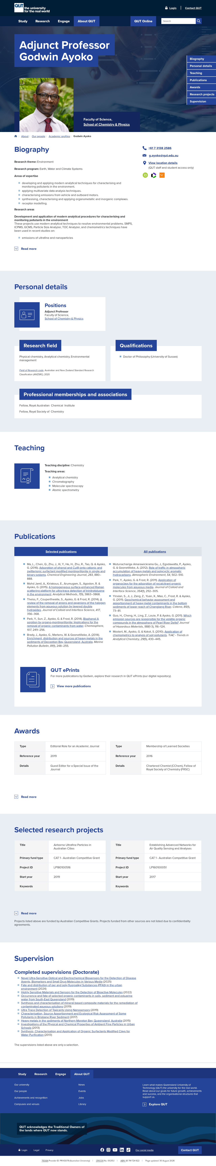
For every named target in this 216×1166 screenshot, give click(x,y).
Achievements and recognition (30, 1097)
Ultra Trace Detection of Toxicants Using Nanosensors (55, 1010)
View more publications (74, 686)
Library (82, 1104)
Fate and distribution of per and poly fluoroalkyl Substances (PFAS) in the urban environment (71, 987)
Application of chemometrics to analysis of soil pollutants (147, 633)
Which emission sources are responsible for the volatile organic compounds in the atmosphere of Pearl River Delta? (152, 619)
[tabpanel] (108, 631)
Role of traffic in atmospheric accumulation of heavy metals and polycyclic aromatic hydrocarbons (149, 571)
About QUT (82, 1074)
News (81, 1084)
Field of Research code (31, 370)
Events (82, 1091)
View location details (163, 163)
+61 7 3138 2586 (159, 148)
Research (40, 1074)
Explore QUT (158, 1104)
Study (22, 1074)
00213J (111, 1160)
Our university (21, 1084)
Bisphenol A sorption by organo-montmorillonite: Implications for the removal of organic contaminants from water (63, 622)
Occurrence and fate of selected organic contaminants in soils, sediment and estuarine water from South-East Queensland (76, 997)
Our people (20, 1091)
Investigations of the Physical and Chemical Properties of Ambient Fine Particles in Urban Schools (78, 1026)
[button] (29, 248)
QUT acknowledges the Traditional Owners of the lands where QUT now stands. (51, 1129)
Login (173, 8)
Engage (60, 1074)
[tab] (155, 551)
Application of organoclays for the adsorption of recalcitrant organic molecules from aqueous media (147, 583)
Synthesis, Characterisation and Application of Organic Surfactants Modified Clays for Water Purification (75, 1033)
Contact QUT (190, 1150)
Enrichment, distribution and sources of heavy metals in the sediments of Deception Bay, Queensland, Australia (65, 640)
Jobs (81, 1097)
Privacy (49, 1150)
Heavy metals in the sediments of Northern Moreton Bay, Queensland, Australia (71, 1020)
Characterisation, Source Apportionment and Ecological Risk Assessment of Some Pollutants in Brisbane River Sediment (73, 1015)
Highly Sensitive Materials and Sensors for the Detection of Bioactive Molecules (72, 992)
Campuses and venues (26, 1104)
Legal (36, 1150)
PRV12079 (64, 1160)
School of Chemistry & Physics (107, 124)
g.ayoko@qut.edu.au (163, 155)
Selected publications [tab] (61, 551)
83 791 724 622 (132, 1160)
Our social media (145, 1150)
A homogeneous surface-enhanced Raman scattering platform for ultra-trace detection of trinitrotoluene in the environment (65, 590)
